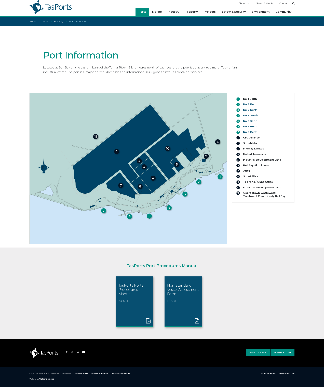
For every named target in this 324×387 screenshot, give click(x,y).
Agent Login (282, 352)
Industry (173, 11)
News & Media (264, 3)
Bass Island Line (286, 373)
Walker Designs (46, 379)
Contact (284, 3)
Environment (260, 11)
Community (283, 11)
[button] (293, 3)
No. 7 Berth (250, 132)
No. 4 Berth (250, 115)
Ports (142, 11)
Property (191, 11)
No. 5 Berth (250, 121)
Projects (210, 11)
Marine (157, 11)
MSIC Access (258, 352)
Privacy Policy (81, 373)
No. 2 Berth (250, 104)
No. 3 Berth (250, 109)
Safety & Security (234, 11)
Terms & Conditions (121, 373)
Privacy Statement (100, 373)
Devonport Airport (268, 373)
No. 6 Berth (250, 126)
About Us (244, 3)
